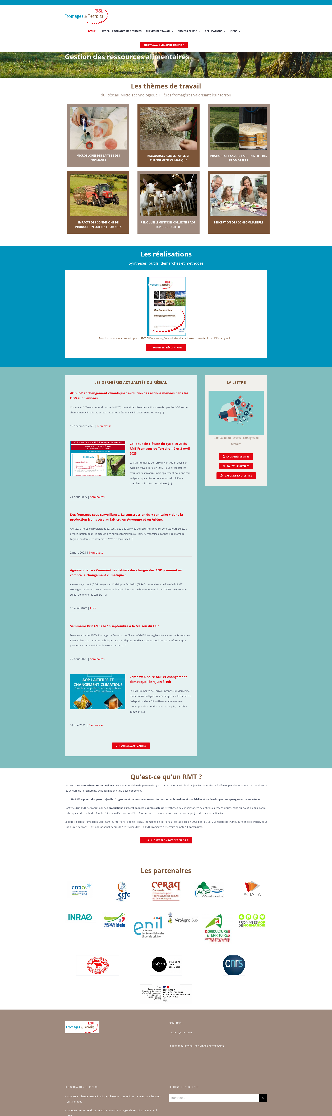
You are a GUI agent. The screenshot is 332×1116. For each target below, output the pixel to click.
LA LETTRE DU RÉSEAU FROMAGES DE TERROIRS (196, 1046)
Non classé (104, 426)
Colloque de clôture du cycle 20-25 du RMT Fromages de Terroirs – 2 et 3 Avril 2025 (160, 448)
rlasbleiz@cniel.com (180, 1032)
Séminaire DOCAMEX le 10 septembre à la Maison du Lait (114, 626)
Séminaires (97, 497)
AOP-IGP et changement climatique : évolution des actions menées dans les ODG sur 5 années (113, 1099)
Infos (93, 608)
